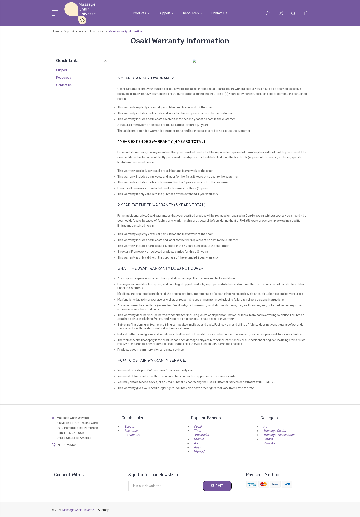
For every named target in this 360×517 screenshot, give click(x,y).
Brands (268, 439)
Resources (191, 13)
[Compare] (281, 15)
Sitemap (103, 510)
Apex (197, 447)
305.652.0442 (67, 445)
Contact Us (219, 13)
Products (139, 13)
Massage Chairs (274, 431)
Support (164, 13)
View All (199, 451)
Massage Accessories (278, 435)
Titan (197, 431)
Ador (197, 443)
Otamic (199, 439)
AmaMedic (201, 435)
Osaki (198, 426)
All (265, 426)
